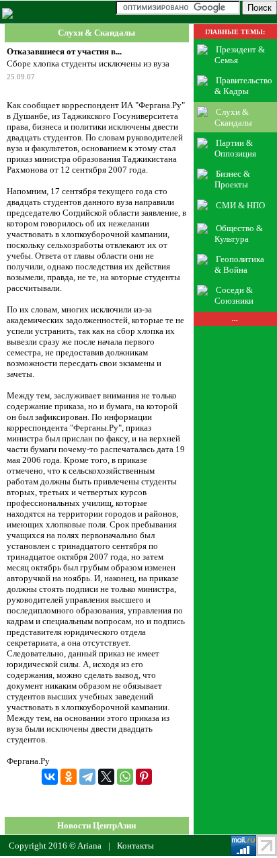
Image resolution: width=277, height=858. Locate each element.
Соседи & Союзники (233, 295)
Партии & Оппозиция (235, 148)
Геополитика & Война (239, 264)
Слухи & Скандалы (96, 33)
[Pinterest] (144, 777)
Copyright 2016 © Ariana (55, 846)
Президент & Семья (240, 54)
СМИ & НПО (240, 205)
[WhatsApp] (125, 777)
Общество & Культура (239, 233)
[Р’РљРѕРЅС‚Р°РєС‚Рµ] (50, 777)
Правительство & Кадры (243, 85)
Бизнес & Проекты (232, 179)
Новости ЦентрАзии (96, 825)
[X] (106, 777)
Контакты (135, 846)
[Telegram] (87, 777)
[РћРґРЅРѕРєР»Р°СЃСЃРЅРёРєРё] (69, 777)
